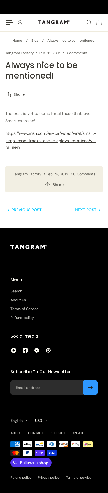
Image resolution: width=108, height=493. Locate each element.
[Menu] (9, 22)
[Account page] (20, 22)
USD (38, 420)
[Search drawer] (89, 22)
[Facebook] (25, 350)
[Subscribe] (90, 387)
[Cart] (99, 22)
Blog (34, 40)
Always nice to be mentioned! (71, 40)
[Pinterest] (48, 350)
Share (19, 94)
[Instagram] (13, 350)
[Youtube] (36, 350)
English (16, 420)
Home (17, 40)
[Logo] (54, 22)
